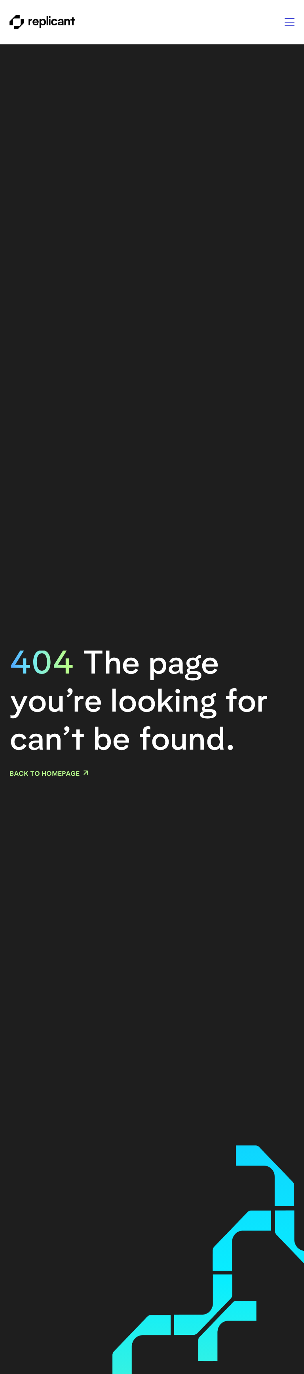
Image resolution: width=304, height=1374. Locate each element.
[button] (289, 22)
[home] (42, 22)
